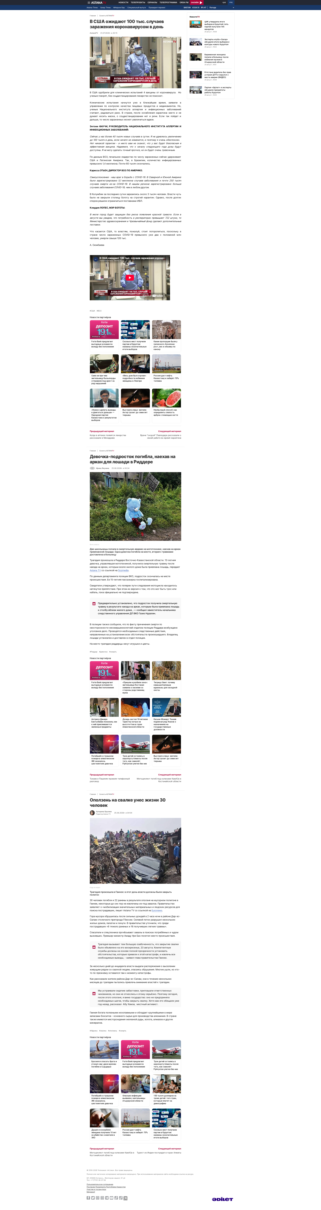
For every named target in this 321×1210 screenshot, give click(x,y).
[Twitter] (93, 1197)
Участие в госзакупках (96, 1189)
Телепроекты (138, 2)
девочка (103, 652)
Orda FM (184, 2)
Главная (93, 16)
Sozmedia (123, 570)
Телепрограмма (168, 2)
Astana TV (95, 570)
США (93, 311)
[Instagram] (97, 1197)
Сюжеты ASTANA (106, 16)
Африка (94, 1031)
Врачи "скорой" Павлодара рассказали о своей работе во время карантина (160, 436)
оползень (113, 1031)
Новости (123, 2)
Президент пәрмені (157, 7)
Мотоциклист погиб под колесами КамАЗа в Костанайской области (159, 780)
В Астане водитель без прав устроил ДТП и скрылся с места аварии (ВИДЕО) (218, 74)
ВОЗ (99, 311)
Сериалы (152, 2)
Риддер (94, 652)
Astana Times (92, 7)
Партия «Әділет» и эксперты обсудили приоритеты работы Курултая (218, 90)
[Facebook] (88, 1197)
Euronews (157, 910)
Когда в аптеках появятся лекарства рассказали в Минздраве (108, 436)
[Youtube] (111, 1197)
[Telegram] (107, 1197)
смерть (113, 652)
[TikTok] (116, 1197)
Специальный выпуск (136, 7)
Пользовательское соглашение (100, 1184)
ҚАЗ (224, 2)
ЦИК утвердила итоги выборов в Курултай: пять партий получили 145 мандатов (216, 25)
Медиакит (91, 1192)
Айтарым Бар (119, 7)
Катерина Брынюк (104, 811)
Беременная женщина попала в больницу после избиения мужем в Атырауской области (216, 58)
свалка (103, 1031)
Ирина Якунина (102, 468)
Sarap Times (105, 7)
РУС (231, 2)
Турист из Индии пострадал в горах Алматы (159, 1152)
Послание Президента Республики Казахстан (106, 1187)
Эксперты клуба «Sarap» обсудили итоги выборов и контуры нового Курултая (217, 42)
